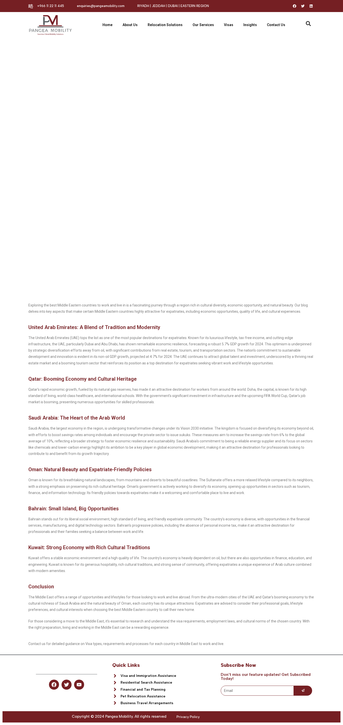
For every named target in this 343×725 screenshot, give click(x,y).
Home (107, 25)
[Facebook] (294, 6)
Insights (250, 25)
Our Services (203, 25)
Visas (228, 25)
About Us (130, 25)
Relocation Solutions (165, 25)
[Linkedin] (311, 6)
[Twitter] (302, 6)
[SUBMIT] (303, 691)
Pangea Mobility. (119, 716)
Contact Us (276, 25)
